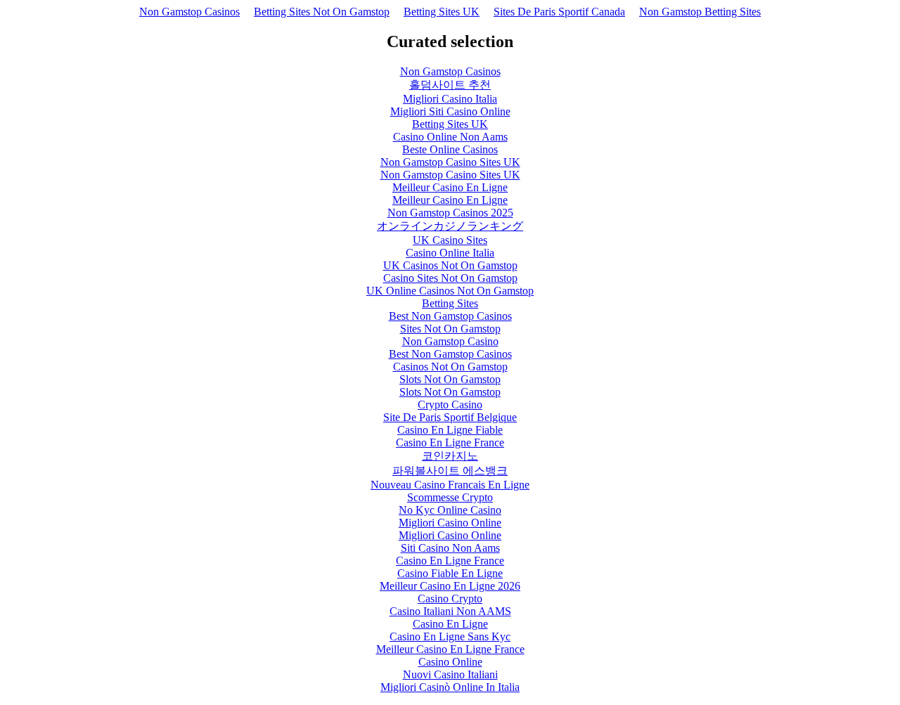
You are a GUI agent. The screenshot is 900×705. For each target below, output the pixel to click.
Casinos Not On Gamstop (450, 367)
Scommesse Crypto (450, 497)
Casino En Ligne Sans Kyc (450, 636)
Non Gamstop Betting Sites (700, 12)
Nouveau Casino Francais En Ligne (450, 485)
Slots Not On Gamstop (450, 379)
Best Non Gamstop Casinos (450, 316)
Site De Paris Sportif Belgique (450, 417)
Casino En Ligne (450, 624)
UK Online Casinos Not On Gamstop (450, 291)
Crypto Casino (450, 404)
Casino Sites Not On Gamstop (450, 278)
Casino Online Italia (450, 253)
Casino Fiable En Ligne (450, 573)
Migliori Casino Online (450, 523)
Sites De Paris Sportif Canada (559, 12)
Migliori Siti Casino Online (450, 111)
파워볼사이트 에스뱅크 (450, 471)
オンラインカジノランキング (450, 226)
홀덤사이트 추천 (450, 85)
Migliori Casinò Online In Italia (450, 687)
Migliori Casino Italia (450, 99)
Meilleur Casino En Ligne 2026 (450, 586)
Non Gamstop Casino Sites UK (450, 162)
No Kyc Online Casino (450, 510)
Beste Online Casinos (450, 149)
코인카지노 (450, 456)
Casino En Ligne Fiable (450, 430)
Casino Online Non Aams (450, 137)
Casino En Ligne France (450, 442)
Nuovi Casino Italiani (450, 674)
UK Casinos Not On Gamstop (450, 265)
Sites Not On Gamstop (450, 329)
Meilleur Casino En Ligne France (450, 649)
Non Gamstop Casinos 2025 (450, 213)
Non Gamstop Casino (450, 341)
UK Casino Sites (450, 240)
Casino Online (450, 662)
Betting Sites (450, 303)
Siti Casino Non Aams (450, 548)
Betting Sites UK (442, 12)
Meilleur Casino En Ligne (450, 187)
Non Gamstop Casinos (189, 12)
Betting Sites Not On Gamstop (322, 12)
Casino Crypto (450, 598)
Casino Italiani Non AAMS (450, 611)
